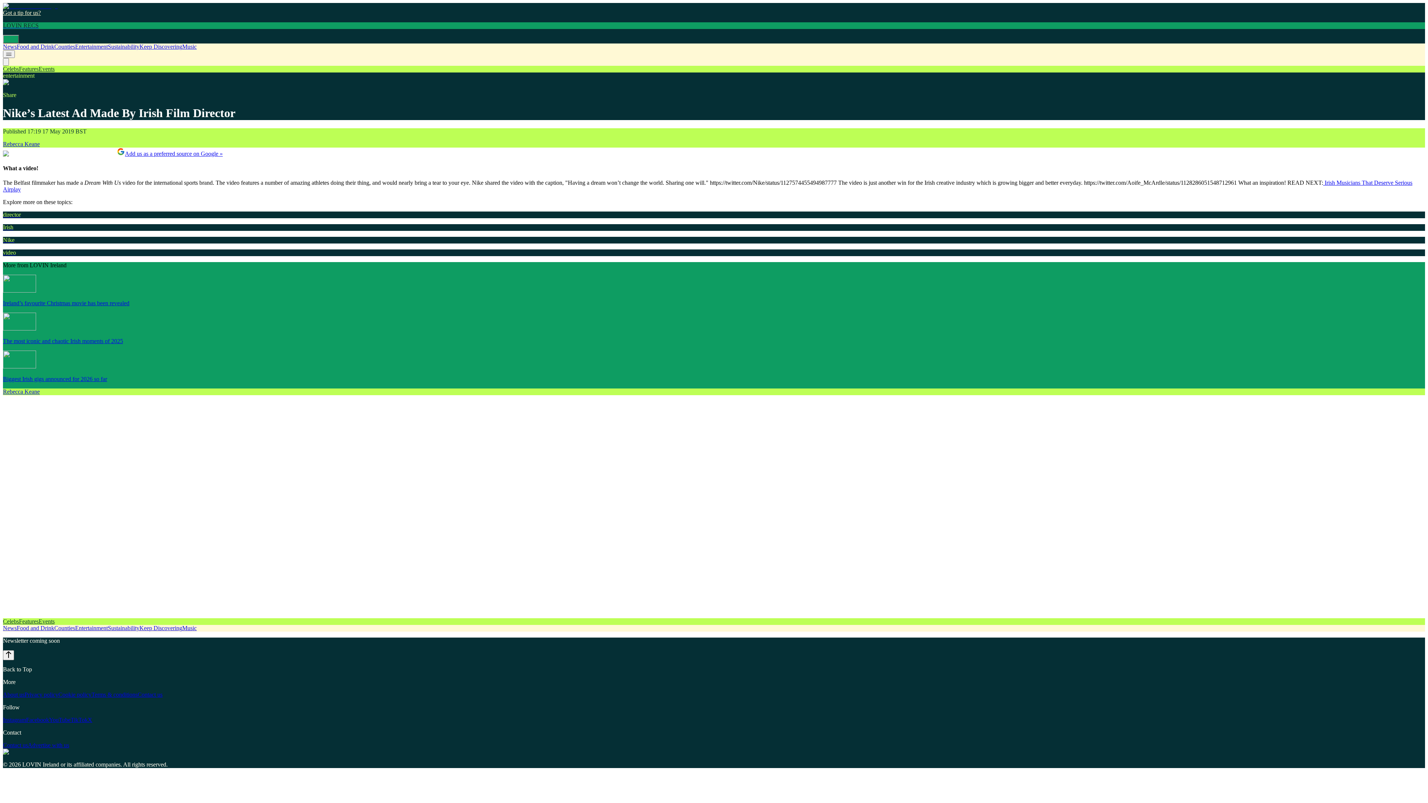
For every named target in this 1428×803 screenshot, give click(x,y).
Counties (64, 46)
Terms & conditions (114, 694)
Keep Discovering (160, 46)
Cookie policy (74, 694)
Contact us (150, 694)
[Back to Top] (8, 655)
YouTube (60, 720)
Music (189, 46)
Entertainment (91, 46)
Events (47, 69)
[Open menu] (11, 39)
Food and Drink (35, 46)
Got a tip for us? (22, 13)
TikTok (79, 720)
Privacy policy (41, 694)
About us (14, 694)
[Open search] (6, 62)
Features (29, 69)
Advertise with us (48, 745)
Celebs (11, 69)
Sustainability (123, 46)
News (10, 46)
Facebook (37, 720)
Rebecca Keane (21, 144)
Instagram (14, 720)
